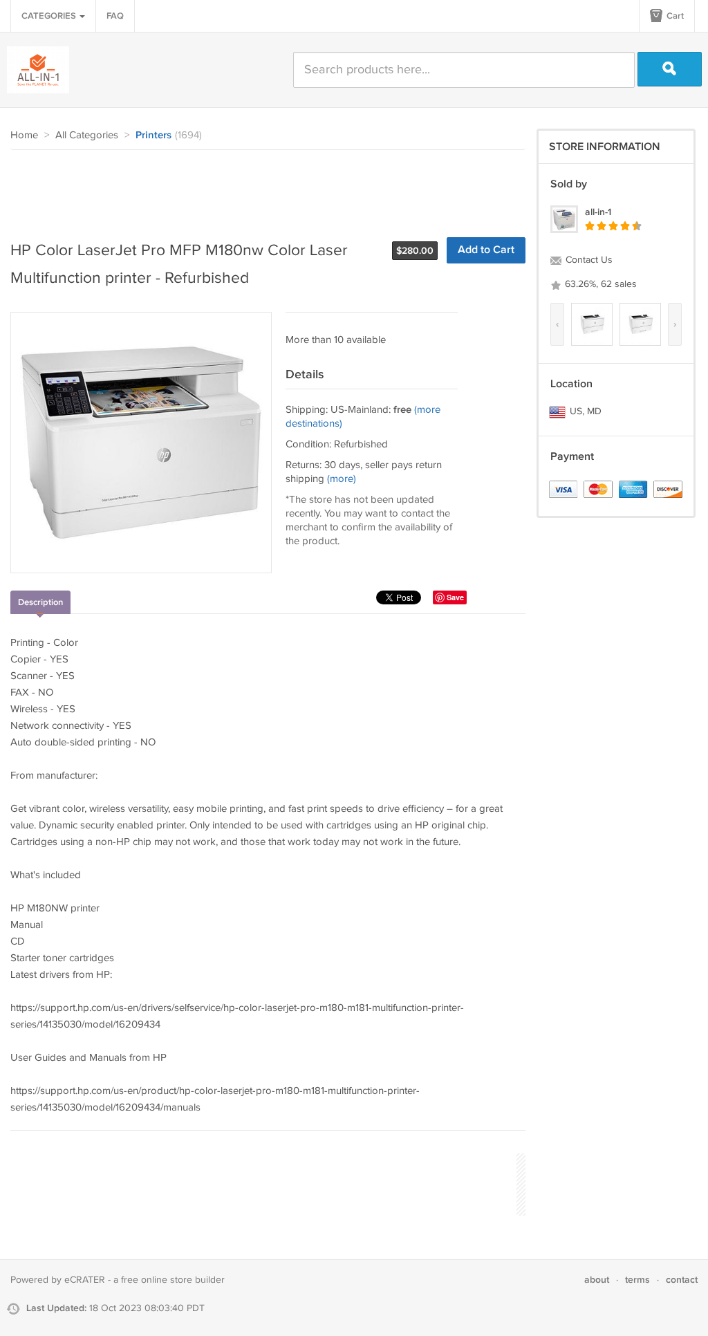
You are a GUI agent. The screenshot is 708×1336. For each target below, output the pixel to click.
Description (40, 602)
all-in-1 (598, 212)
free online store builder (173, 1280)
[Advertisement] (262, 188)
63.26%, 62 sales (599, 284)
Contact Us (588, 260)
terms (637, 1280)
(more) (341, 479)
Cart (674, 15)
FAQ (115, 15)
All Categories (86, 135)
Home (24, 135)
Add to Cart (486, 250)
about (596, 1280)
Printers (153, 135)
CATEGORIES (49, 15)
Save (455, 597)
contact (682, 1280)
